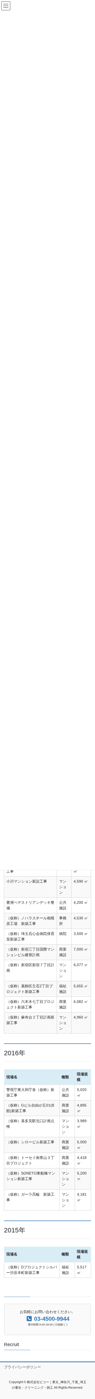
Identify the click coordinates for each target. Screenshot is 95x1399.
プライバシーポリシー (22, 1367)
